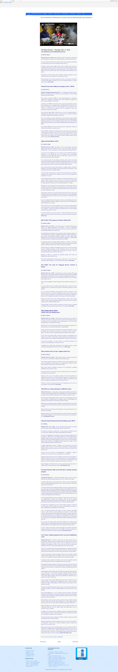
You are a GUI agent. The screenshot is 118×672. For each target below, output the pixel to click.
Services (50, 13)
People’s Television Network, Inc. (57, 657)
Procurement (72, 13)
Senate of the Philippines (32, 663)
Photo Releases (65, 13)
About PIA (79, 13)
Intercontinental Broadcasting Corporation (59, 665)
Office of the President (31, 661)
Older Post (75, 641)
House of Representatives (32, 665)
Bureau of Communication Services (56, 663)
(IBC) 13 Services (53, 666)
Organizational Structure (36, 13)
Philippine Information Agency (56, 652)
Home (29, 13)
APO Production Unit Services (56, 661)
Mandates (45, 13)
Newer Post (43, 641)
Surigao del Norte (30, 654)
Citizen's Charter (57, 13)
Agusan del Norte (30, 650)
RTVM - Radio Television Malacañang (57, 658)
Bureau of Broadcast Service (55, 659)
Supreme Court (29, 666)
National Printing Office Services (57, 662)
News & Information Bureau (55, 655)
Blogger (70, 669)
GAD (83, 13)
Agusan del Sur (29, 652)
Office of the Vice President (33, 662)
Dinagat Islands (30, 653)
